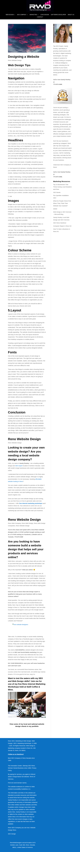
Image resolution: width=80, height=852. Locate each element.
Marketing (33, 14)
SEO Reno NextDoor (59, 223)
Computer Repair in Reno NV (62, 226)
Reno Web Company (14, 523)
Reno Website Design (15, 60)
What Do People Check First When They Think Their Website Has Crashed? (62, 203)
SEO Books (56, 192)
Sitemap (25, 765)
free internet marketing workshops (30, 503)
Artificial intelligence (61, 63)
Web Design (10, 14)
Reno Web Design (27, 523)
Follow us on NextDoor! (16, 754)
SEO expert (18, 466)
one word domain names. (19, 783)
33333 (55, 209)
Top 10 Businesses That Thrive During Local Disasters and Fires (62, 187)
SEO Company (21, 14)
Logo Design (44, 14)
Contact (40, 17)
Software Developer (58, 14)
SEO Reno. (31, 765)
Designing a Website (23, 56)
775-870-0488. (57, 84)
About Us (71, 14)
